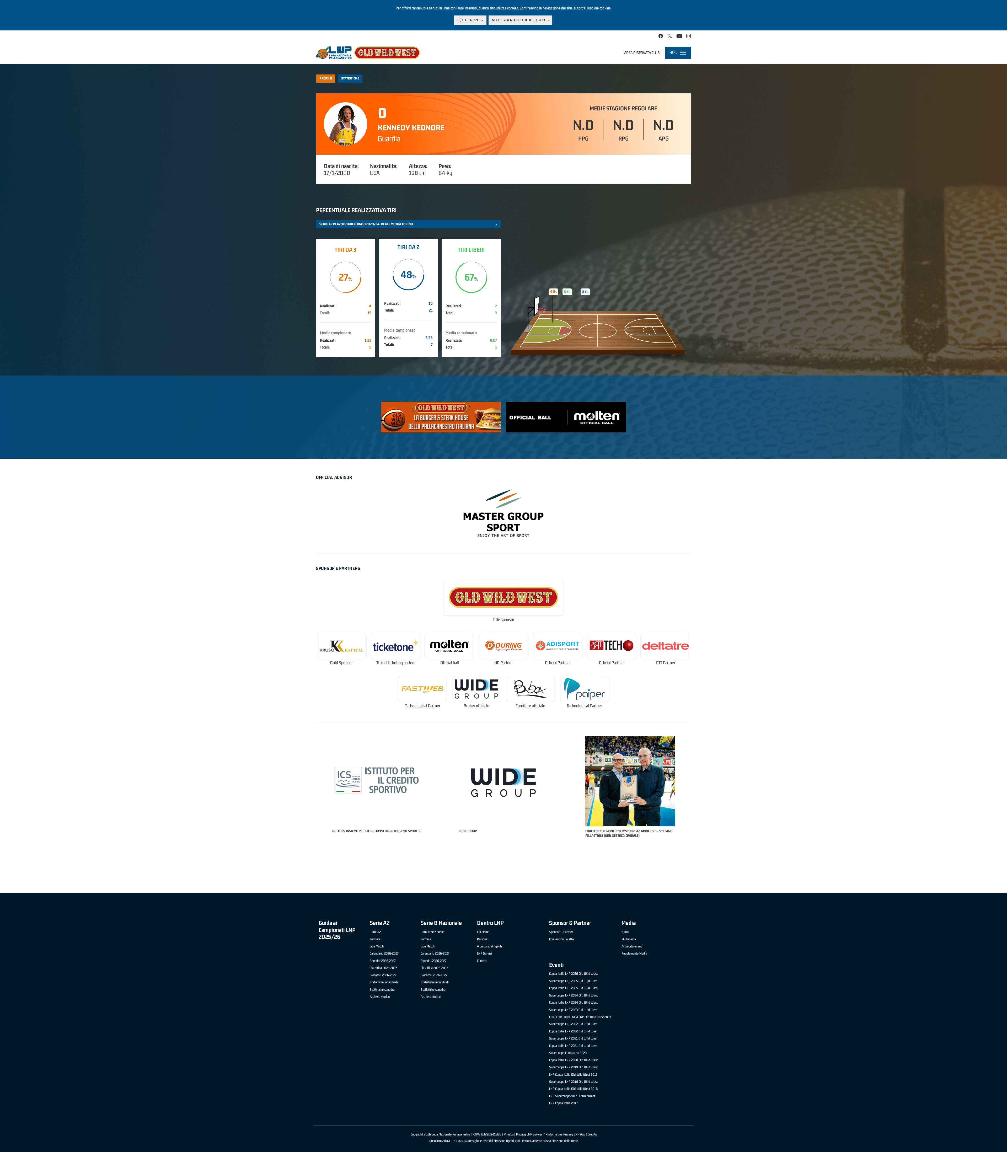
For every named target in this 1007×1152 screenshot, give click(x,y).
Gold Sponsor (341, 662)
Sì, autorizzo (468, 20)
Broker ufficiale (476, 705)
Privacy (508, 1134)
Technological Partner (422, 705)
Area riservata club (642, 52)
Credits (592, 1134)
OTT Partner (665, 662)
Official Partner (557, 662)
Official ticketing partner (396, 662)
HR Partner (503, 662)
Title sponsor (503, 619)
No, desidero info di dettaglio (518, 20)
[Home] (368, 52)
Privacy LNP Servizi (529, 1134)
